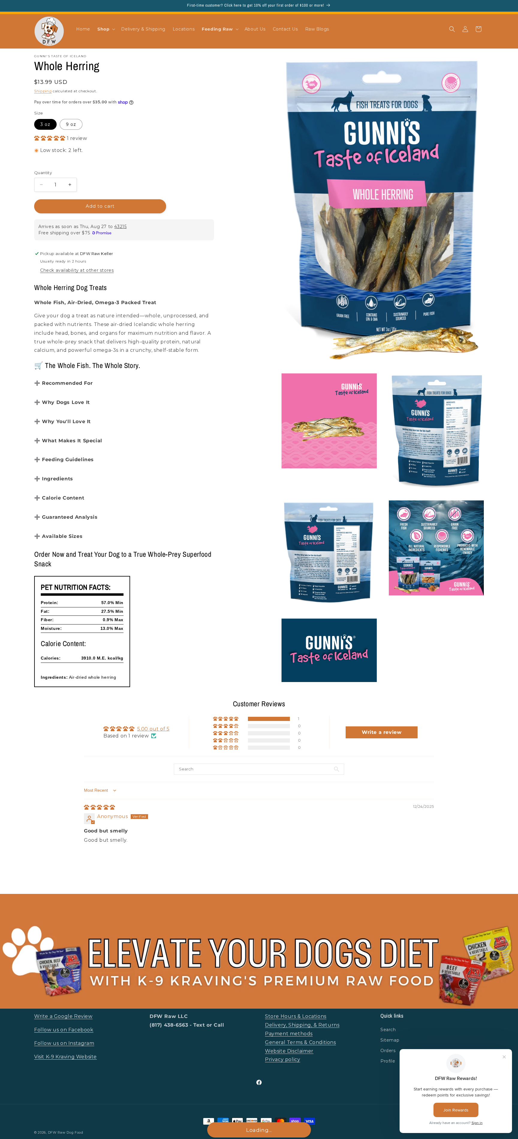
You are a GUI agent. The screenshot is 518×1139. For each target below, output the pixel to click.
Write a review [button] (381, 732)
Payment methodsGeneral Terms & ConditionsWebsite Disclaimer (300, 1042)
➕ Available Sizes (58, 536)
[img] (99, 807)
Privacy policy (282, 1059)
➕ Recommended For (63, 383)
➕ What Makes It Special (68, 440)
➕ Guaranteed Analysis (66, 517)
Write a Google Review (63, 1016)
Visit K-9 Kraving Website (65, 1057)
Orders (388, 1050)
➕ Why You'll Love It (62, 421)
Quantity (43, 172)
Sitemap (389, 1040)
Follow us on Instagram (64, 1043)
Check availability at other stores (77, 270)
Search (388, 1029)
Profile (387, 1061)
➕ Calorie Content (59, 498)
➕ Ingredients (53, 479)
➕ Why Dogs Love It (62, 402)
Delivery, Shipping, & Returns (302, 1025)
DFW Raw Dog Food (65, 1132)
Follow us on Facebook (64, 1030)
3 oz (45, 124)
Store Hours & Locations (295, 1016)
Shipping (43, 91)
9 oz (71, 124)
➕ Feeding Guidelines (64, 459)
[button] (106, 29)
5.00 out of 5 (153, 729)
